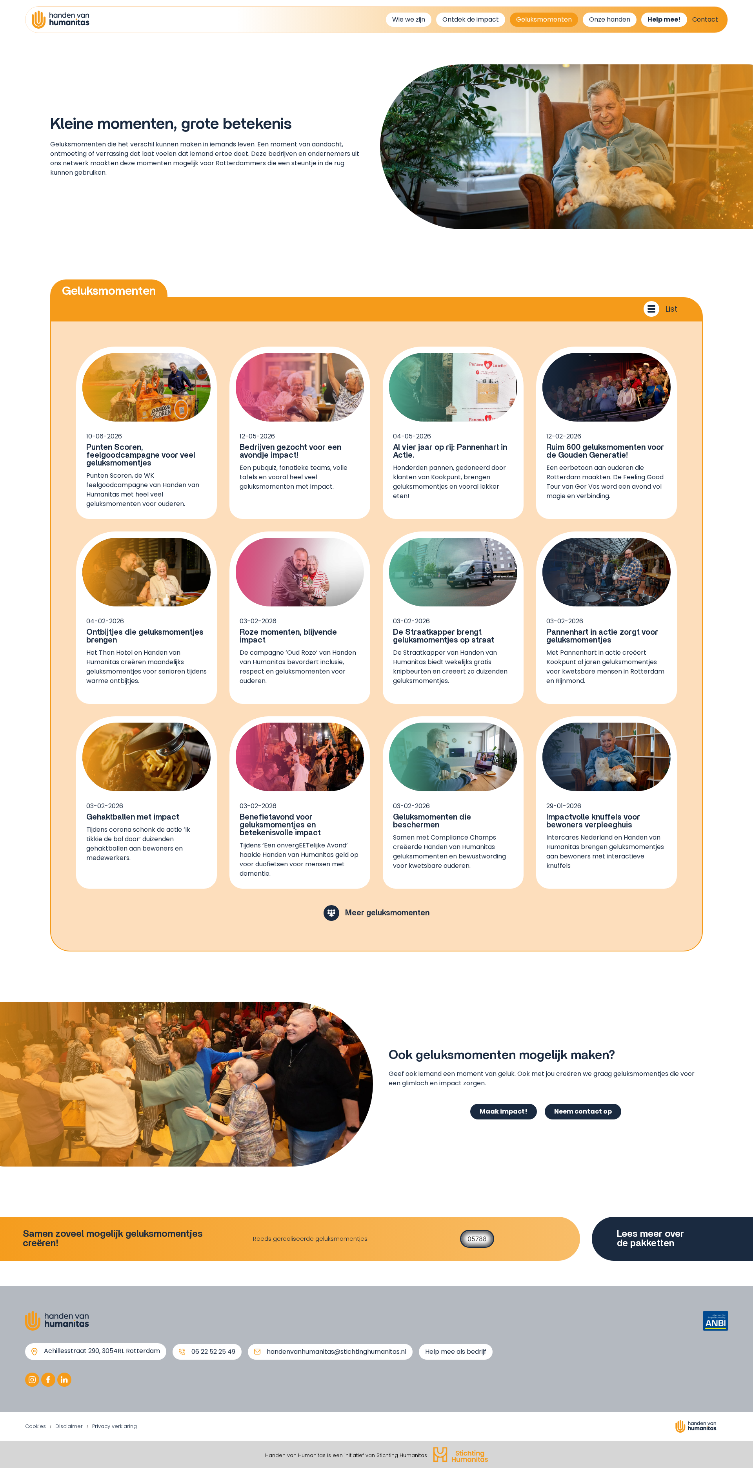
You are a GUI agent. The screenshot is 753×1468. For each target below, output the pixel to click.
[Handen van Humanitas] (60, 19)
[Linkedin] (64, 1380)
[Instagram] (32, 1380)
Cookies (35, 1426)
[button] (376, 913)
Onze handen (609, 19)
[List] (651, 309)
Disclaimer (69, 1426)
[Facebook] (48, 1380)
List (671, 308)
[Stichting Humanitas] (460, 1454)
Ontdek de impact (470, 19)
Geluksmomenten (544, 19)
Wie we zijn (408, 19)
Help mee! (664, 19)
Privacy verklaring (114, 1426)
